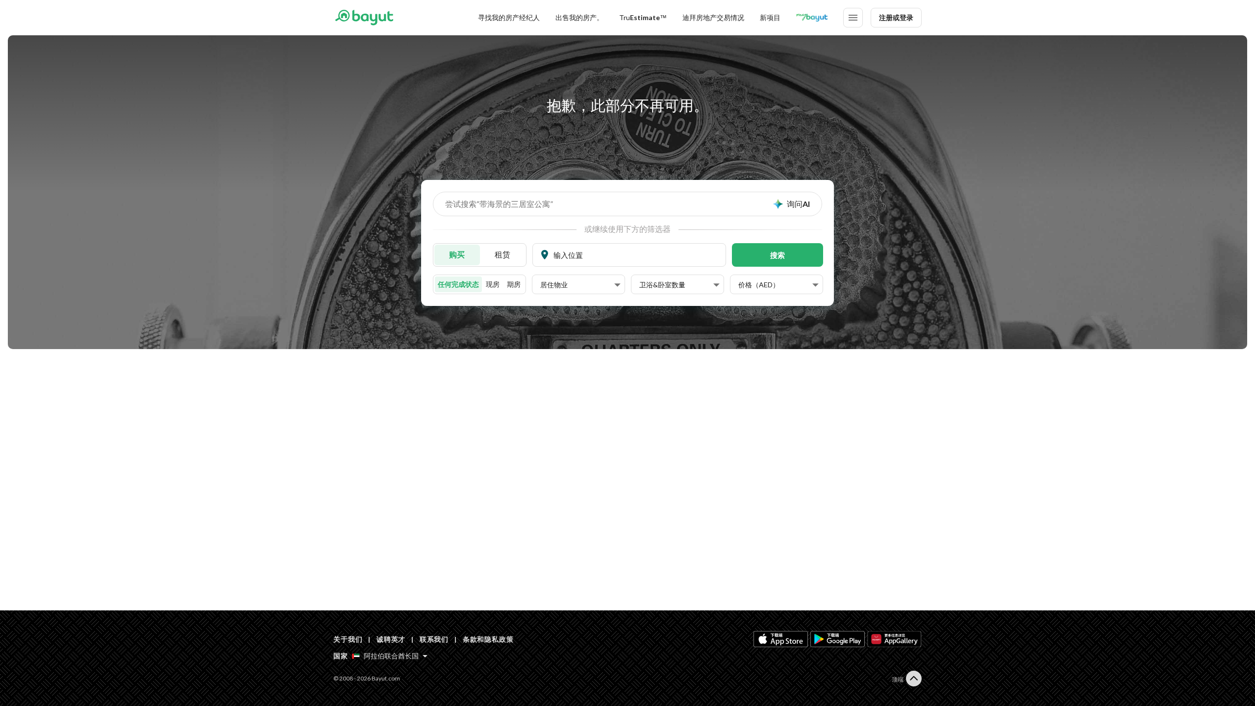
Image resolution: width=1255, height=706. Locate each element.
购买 (457, 254)
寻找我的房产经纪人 (509, 17)
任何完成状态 (458, 284)
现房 (493, 284)
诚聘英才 (390, 639)
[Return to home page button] (364, 17)
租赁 (502, 254)
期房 (514, 284)
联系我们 (434, 639)
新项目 (770, 17)
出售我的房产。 (579, 17)
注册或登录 (896, 17)
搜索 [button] (777, 255)
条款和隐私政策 (488, 639)
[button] (580, 285)
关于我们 (347, 639)
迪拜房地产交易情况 (713, 17)
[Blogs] (811, 17)
